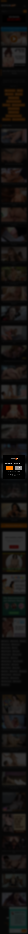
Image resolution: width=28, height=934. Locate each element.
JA (9, 467)
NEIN (18, 467)
